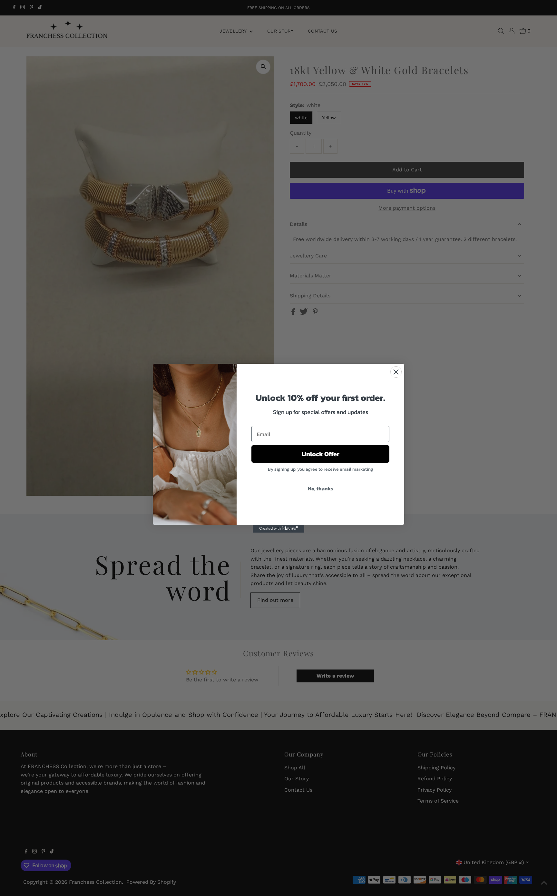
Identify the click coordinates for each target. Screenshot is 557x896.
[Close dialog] (396, 372)
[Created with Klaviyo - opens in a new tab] (278, 529)
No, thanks (320, 488)
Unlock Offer (320, 454)
